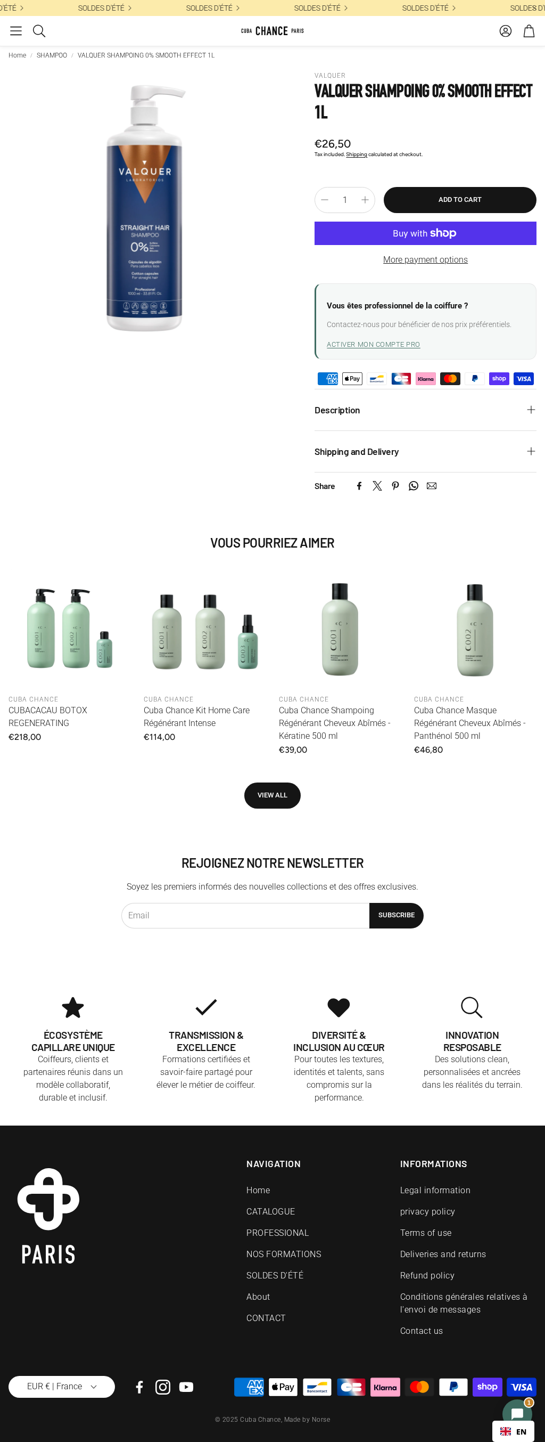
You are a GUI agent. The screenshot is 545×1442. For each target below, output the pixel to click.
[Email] (431, 486)
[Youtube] (186, 1387)
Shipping (356, 154)
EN (521, 1432)
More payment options (425, 260)
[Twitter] (377, 486)
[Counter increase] (365, 199)
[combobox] (513, 1431)
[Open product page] (70, 628)
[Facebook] (359, 486)
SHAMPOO (52, 55)
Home (17, 55)
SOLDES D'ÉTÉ (421, 8)
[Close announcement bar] (534, 8)
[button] (16, 30)
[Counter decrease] (324, 199)
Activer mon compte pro (373, 344)
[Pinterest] (395, 486)
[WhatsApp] (413, 486)
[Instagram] (162, 1387)
